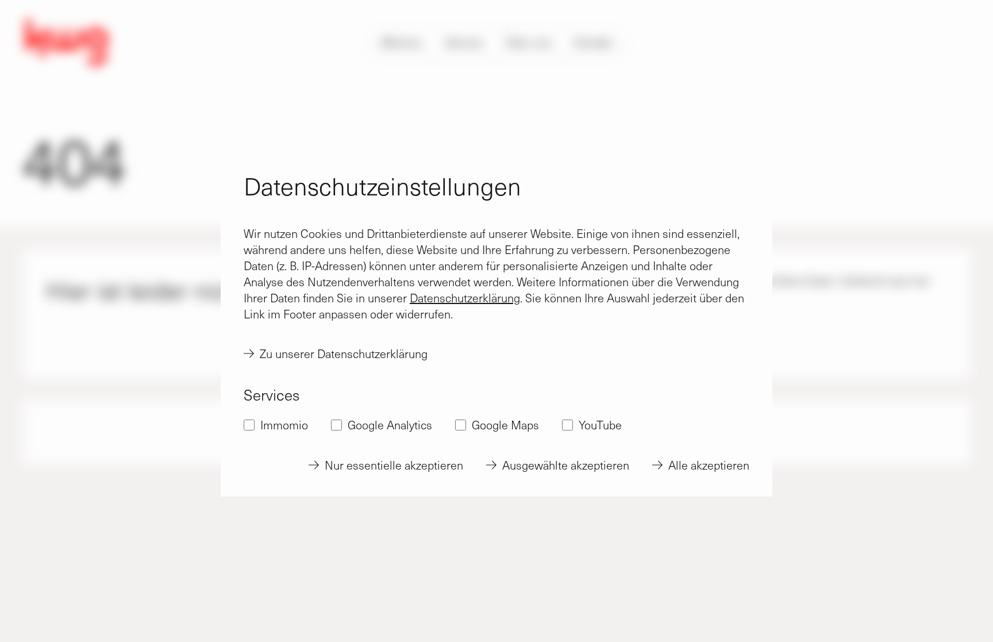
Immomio (284, 424)
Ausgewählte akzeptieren (565, 465)
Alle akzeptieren (708, 465)
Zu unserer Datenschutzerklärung (344, 353)
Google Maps (505, 424)
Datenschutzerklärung (465, 297)
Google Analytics (390, 424)
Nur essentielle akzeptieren (394, 465)
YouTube (600, 424)
